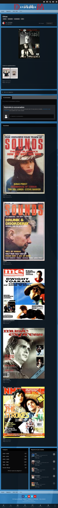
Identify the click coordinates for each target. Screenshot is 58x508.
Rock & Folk (37, 461)
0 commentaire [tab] (7, 97)
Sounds (5, 194)
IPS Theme (15, 499)
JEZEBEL (10, 22)
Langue (24, 499)
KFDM (37, 455)
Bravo (36, 468)
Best (36, 453)
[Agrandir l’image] (29, 43)
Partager (42, 23)
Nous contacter (42, 499)
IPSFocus (20, 499)
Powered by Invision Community (29, 501)
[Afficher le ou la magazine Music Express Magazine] (24, 293)
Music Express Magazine (8, 320)
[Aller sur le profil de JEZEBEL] (4, 23)
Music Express (6, 379)
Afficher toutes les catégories (15, 470)
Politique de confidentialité (33, 499)
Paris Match (37, 475)
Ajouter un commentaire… (18, 116)
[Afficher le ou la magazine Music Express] (24, 352)
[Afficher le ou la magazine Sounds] (24, 163)
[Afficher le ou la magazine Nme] (24, 411)
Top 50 (36, 482)
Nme (4, 438)
